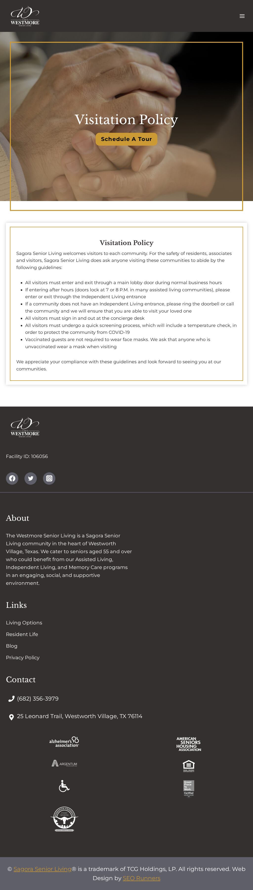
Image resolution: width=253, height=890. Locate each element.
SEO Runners (141, 878)
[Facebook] (12, 478)
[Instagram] (49, 478)
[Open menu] (242, 16)
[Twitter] (30, 478)
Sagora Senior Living (43, 869)
